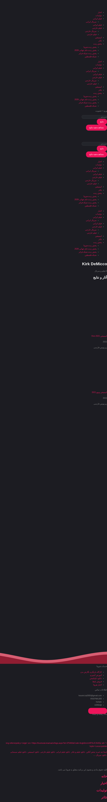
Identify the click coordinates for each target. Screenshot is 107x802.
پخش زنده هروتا (90, 47)
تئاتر (100, 41)
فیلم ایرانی (97, 19)
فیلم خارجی (97, 28)
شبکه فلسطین (91, 57)
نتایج (102, 122)
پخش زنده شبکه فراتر (88, 53)
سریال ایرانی (91, 22)
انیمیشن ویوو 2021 (99, 392)
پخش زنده (97, 44)
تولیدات (99, 15)
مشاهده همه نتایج (96, 128)
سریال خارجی (91, 31)
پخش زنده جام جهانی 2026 (86, 50)
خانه (104, 776)
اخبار (100, 12)
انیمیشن (98, 37)
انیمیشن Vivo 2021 (99, 336)
